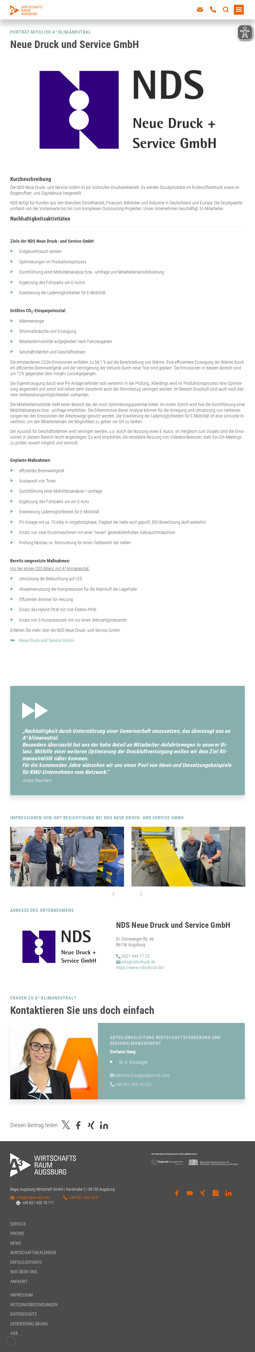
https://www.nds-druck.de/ (140, 967)
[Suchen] (226, 10)
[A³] (26, 10)
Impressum (21, 1294)
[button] (11, 1341)
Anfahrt (18, 1281)
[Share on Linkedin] (104, 1125)
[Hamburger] (239, 10)
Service (18, 1224)
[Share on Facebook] (78, 1125)
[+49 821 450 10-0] (213, 10)
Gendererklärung (29, 1323)
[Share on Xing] (91, 1125)
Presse (17, 1233)
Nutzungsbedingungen (34, 1304)
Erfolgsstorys (26, 1262)
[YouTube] (190, 1196)
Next (141, 894)
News (15, 1243)
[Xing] (203, 1196)
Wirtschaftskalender (33, 1252)
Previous (113, 894)
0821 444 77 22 (135, 956)
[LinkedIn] (229, 1196)
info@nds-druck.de (138, 961)
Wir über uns (23, 1271)
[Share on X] (66, 1125)
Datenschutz (23, 1314)
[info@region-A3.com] (200, 10)
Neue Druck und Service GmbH (46, 640)
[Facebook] (177, 1196)
